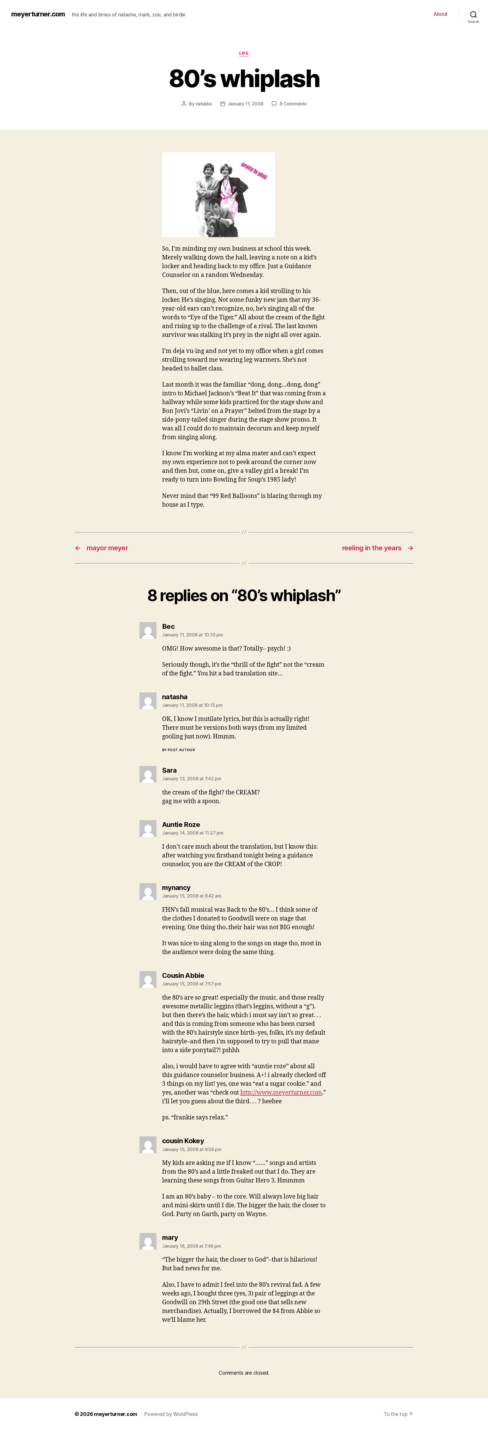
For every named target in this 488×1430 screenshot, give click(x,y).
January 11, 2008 (245, 104)
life (244, 53)
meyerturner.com (38, 14)
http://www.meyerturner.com (281, 1093)
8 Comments (293, 104)
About (440, 14)
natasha (204, 104)
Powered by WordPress (171, 1414)
